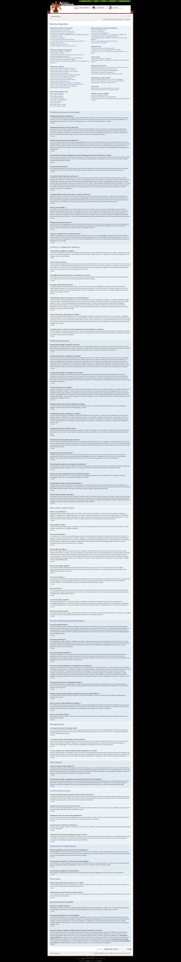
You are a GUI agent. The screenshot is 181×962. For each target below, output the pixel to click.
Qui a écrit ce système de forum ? (99, 95)
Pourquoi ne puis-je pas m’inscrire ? (59, 44)
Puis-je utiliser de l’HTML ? (57, 94)
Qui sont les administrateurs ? (98, 29)
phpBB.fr (88, 960)
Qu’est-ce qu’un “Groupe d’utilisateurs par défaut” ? (104, 41)
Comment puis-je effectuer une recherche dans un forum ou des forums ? (110, 67)
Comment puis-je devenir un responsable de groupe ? (104, 36)
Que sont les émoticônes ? (57, 96)
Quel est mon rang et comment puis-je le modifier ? (63, 59)
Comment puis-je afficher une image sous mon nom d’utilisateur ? (66, 57)
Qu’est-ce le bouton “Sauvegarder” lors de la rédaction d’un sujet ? (67, 84)
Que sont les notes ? (55, 102)
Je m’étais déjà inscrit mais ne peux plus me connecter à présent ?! (67, 41)
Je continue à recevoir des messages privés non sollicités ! (106, 49)
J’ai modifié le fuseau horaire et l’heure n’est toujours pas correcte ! (67, 54)
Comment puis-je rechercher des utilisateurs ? (103, 72)
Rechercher (112, 19)
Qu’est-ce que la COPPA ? (57, 42)
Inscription (120, 19)
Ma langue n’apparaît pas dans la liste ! (60, 56)
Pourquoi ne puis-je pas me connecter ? (60, 29)
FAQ (106, 19)
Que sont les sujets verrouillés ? (58, 104)
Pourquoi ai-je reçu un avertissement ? (60, 81)
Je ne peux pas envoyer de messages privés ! (103, 48)
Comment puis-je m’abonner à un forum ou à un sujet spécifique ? (107, 81)
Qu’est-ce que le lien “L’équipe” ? (99, 42)
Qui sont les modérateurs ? (98, 31)
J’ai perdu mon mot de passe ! (57, 37)
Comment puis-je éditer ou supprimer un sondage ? (63, 76)
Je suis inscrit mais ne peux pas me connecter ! (62, 39)
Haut (53, 123)
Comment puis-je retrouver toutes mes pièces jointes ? (105, 89)
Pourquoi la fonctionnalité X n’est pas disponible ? (103, 96)
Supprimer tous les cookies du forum (108, 953)
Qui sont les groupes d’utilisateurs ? (100, 33)
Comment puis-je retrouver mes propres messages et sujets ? (107, 73)
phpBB (83, 958)
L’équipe (96, 953)
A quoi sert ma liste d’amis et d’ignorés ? (101, 58)
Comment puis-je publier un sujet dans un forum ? (62, 68)
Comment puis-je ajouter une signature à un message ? (64, 71)
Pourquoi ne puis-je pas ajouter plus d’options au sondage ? (65, 74)
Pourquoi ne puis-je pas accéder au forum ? (61, 78)
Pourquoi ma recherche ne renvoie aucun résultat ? (104, 69)
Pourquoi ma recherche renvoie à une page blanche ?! (105, 70)
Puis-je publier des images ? (57, 98)
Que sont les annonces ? (56, 101)
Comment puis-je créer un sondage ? (59, 73)
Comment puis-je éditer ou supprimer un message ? (63, 70)
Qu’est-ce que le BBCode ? (57, 93)
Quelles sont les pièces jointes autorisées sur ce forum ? (105, 88)
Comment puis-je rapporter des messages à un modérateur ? (65, 82)
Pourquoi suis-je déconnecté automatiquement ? (62, 33)
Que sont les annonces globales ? (58, 99)
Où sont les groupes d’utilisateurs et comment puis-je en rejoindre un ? (109, 34)
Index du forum (56, 16)
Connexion (128, 19)
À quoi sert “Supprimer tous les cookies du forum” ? (63, 46)
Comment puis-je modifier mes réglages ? (60, 51)
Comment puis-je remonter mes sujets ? (60, 87)
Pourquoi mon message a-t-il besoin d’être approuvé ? (64, 86)
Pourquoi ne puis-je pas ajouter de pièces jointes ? (63, 79)
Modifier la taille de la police (129, 16)
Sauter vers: (100, 949)
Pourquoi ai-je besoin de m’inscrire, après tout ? (62, 31)
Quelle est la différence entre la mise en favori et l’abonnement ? (107, 79)
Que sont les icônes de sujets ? (58, 106)
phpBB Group (107, 907)
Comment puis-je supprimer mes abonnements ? (103, 82)
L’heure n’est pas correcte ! (57, 53)
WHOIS (106, 934)
